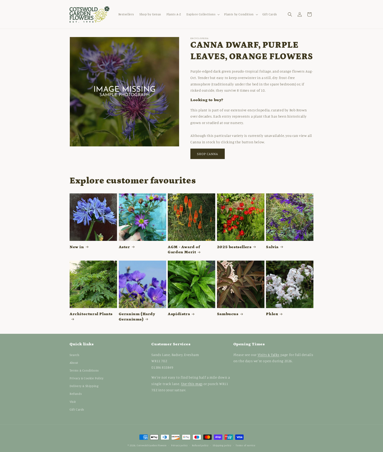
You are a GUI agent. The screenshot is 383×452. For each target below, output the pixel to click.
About (74, 362)
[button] (202, 14)
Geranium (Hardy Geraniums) (137, 316)
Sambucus (227, 314)
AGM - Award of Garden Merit (184, 249)
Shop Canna (207, 154)
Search (75, 355)
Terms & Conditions (84, 370)
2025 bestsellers (234, 247)
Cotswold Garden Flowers (152, 445)
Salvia (272, 247)
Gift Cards (77, 409)
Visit (73, 401)
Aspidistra (179, 314)
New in (77, 247)
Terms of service (245, 445)
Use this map (192, 383)
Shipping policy (222, 445)
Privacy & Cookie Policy (87, 378)
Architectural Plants (91, 314)
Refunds (76, 393)
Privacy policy (179, 445)
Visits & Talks (268, 354)
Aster (124, 247)
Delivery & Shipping (84, 386)
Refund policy (200, 445)
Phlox (272, 314)
